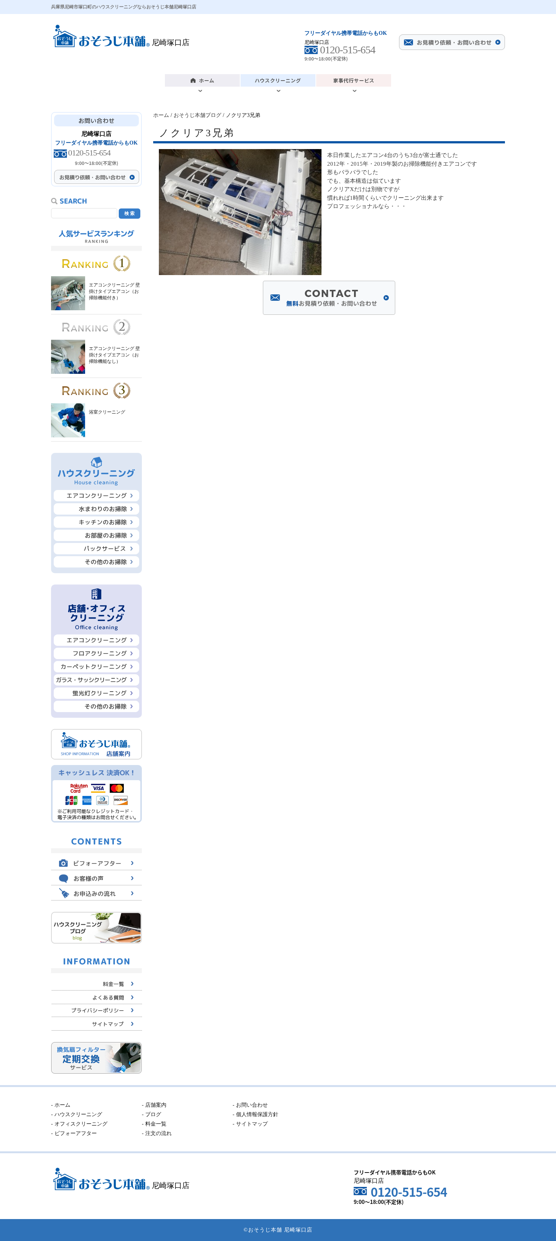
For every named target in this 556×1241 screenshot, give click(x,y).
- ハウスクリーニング (76, 1114)
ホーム (161, 115)
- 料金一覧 (154, 1124)
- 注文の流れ (157, 1133)
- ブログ (151, 1114)
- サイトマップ (250, 1124)
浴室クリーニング (107, 412)
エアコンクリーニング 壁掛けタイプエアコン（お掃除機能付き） (114, 291)
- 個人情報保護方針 (255, 1114)
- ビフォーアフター (74, 1133)
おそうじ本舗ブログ (197, 115)
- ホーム (60, 1105)
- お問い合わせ (250, 1105)
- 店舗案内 (154, 1105)
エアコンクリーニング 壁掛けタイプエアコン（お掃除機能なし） (114, 355)
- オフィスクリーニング (79, 1124)
